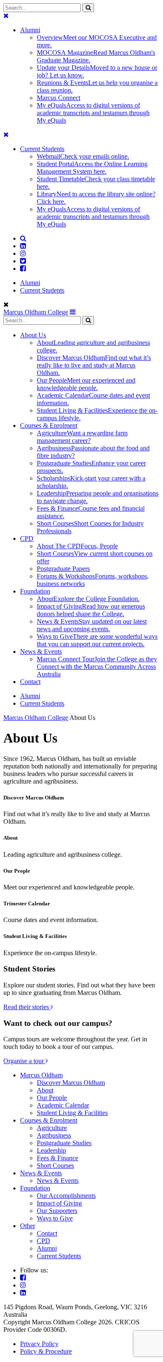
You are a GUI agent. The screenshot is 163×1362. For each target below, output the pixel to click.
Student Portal (92, 167)
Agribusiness (54, 1135)
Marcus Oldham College (35, 312)
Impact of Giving (59, 1203)
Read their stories (27, 1006)
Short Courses (55, 1165)
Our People (52, 1097)
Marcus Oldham (41, 1075)
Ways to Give (55, 1218)
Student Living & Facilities (72, 1112)
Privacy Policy (39, 1343)
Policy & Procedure (46, 1351)
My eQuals (93, 113)
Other (27, 1225)
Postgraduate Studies (64, 1142)
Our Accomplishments (66, 1195)
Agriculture (52, 1127)
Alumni (30, 29)
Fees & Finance (57, 1158)
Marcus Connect (58, 97)
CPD (43, 1240)
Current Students (42, 148)
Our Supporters (57, 1210)
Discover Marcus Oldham (71, 1082)
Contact (47, 1233)
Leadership (51, 1150)
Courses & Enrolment (48, 1120)
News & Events (41, 1173)
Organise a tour (24, 1060)
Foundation (35, 1188)
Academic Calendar (63, 1105)
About (45, 1090)
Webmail (83, 156)
